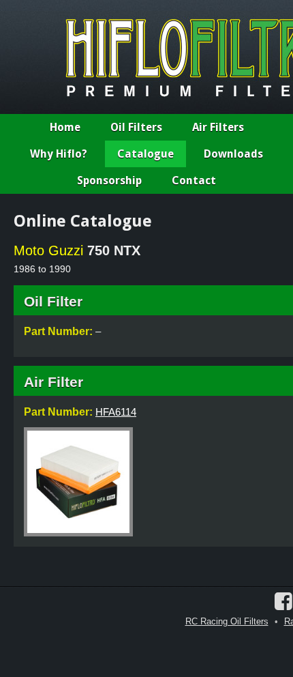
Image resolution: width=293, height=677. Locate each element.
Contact (194, 180)
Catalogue (145, 153)
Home (65, 127)
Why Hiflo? (58, 153)
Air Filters (218, 127)
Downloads (233, 153)
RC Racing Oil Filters (226, 621)
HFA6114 (115, 412)
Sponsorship (109, 180)
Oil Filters (136, 127)
